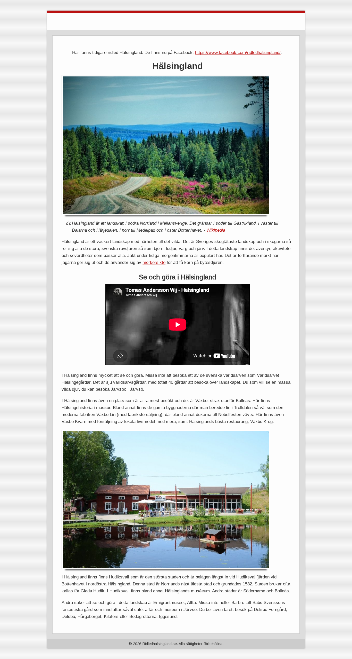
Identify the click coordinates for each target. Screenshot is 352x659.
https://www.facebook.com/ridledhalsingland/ (238, 52)
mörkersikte (154, 262)
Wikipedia (215, 230)
